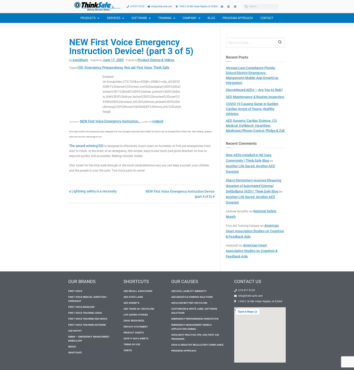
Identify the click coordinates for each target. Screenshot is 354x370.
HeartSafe (75, 352)
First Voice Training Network (87, 324)
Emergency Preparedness (104, 67)
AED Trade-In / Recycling (139, 308)
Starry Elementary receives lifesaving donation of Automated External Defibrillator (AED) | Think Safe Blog (253, 185)
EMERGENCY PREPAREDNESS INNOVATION (194, 318)
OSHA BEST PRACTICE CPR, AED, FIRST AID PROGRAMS (195, 336)
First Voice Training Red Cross (87, 318)
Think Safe (161, 67)
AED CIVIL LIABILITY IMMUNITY (188, 291)
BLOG (211, 18)
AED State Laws (133, 297)
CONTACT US (247, 281)
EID (80, 67)
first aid (129, 67)
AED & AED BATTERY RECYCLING (189, 303)
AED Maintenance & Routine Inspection (255, 97)
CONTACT (267, 18)
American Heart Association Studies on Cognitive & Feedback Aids (255, 231)
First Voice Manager (81, 307)
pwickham (80, 60)
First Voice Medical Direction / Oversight (87, 299)
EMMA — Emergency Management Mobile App (89, 338)
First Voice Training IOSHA (85, 312)
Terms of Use (132, 344)
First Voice (144, 67)
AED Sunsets (131, 303)
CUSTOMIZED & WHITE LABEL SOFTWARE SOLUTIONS (194, 310)
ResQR (72, 346)
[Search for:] (255, 42)
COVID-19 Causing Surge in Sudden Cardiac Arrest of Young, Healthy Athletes (252, 109)
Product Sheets (134, 332)
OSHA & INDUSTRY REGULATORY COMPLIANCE (197, 344)
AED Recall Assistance (138, 291)
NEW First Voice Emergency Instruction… (110, 121)
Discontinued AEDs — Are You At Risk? (254, 90)
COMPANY (190, 18)
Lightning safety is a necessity (94, 191)
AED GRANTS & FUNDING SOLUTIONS (192, 297)
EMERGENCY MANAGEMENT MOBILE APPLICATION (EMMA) (191, 326)
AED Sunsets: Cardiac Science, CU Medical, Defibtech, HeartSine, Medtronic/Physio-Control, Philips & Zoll (255, 126)
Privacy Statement (136, 326)
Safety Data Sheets (136, 338)
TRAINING (164, 18)
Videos (128, 350)
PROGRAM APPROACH (238, 18)
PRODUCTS (88, 18)
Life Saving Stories (136, 314)
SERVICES (113, 18)
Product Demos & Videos (156, 60)
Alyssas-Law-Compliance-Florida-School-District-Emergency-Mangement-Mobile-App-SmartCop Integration (252, 75)
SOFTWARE (139, 18)
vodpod (157, 121)
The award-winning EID (86, 146)
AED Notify (75, 330)
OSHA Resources (134, 320)
